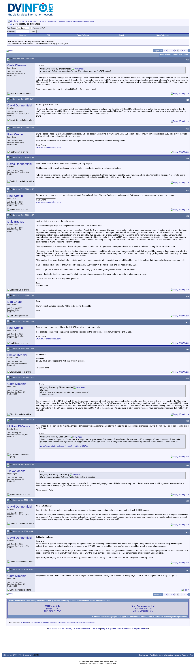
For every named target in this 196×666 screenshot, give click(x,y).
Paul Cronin (15, 134)
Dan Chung (15, 301)
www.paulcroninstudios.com (48, 147)
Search (121, 35)
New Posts (96, 629)
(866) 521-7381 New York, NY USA (52, 608)
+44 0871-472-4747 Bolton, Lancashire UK (143, 608)
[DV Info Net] (30, 15)
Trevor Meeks (16, 471)
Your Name (11, 28)
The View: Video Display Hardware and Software (76, 21)
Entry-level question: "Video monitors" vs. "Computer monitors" (124, 629)
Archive (185, 655)
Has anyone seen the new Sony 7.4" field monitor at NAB (69, 629)
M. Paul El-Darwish (19, 426)
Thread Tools (165, 55)
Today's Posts (83, 35)
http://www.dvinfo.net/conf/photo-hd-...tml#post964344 (64, 446)
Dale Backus (15, 221)
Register (22, 35)
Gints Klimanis (16, 65)
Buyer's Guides (162, 35)
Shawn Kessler (17, 355)
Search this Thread (180, 55)
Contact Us (143, 655)
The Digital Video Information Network (165, 655)
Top (191, 655)
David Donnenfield (19, 105)
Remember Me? (39, 28)
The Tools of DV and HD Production (42, 21)
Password (11, 31)
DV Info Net (23, 21)
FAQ (48, 35)
